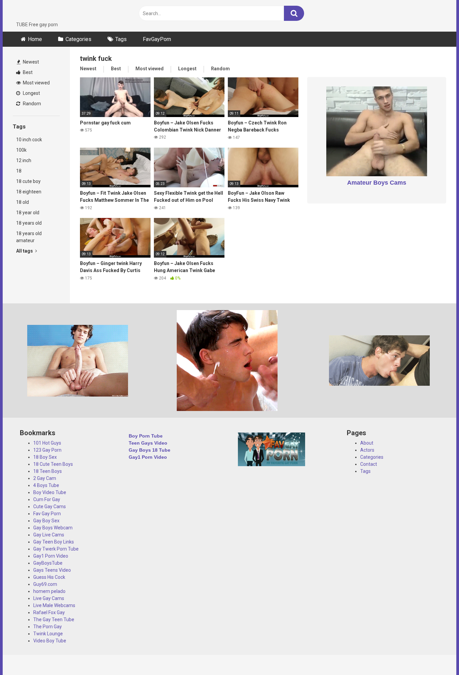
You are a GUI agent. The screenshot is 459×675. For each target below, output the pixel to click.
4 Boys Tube (46, 485)
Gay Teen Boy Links (53, 542)
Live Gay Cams (48, 598)
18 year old (27, 212)
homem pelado (49, 591)
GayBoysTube (47, 563)
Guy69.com (45, 584)
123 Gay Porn (47, 450)
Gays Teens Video (52, 570)
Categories (78, 39)
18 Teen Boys (47, 471)
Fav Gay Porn (47, 513)
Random (31, 103)
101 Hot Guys (47, 443)
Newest (30, 62)
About (366, 443)
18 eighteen (28, 191)
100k (21, 150)
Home (35, 39)
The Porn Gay (47, 626)
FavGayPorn (157, 39)
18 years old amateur (29, 237)
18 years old (29, 223)
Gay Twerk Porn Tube (56, 549)
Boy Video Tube (49, 492)
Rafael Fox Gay (49, 612)
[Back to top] (436, 655)
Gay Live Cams (48, 534)
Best (27, 72)
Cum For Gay (46, 499)
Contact (368, 464)
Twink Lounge (48, 633)
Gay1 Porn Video (50, 556)
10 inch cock (29, 139)
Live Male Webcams (54, 605)
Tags (121, 39)
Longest (31, 93)
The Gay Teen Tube (53, 619)
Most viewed (36, 82)
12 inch (23, 160)
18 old (22, 202)
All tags (25, 251)
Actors (367, 450)
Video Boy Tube (49, 640)
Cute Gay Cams (49, 506)
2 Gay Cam (44, 478)
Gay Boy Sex (46, 520)
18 (19, 171)
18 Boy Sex (45, 457)
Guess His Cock (49, 577)
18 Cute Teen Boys (53, 464)
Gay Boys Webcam (53, 527)
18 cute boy (28, 181)
